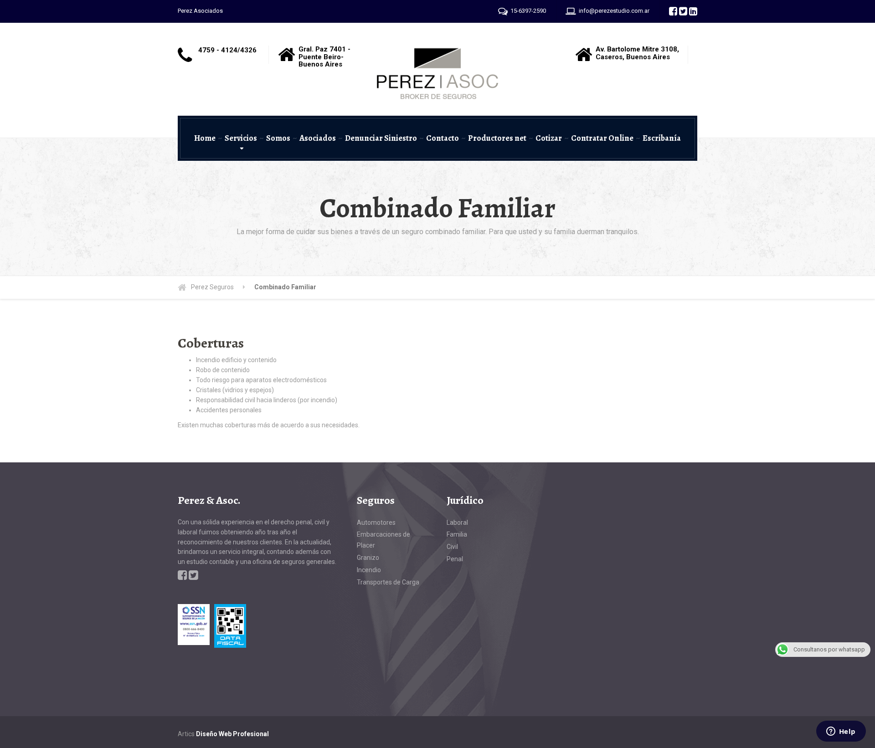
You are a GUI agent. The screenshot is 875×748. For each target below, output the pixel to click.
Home (205, 138)
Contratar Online (602, 138)
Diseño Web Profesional (232, 734)
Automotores (376, 522)
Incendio (369, 570)
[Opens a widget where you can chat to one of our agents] (841, 732)
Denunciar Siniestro (381, 138)
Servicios (241, 138)
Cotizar (548, 138)
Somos (278, 138)
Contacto (442, 138)
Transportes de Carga (388, 582)
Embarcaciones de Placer (383, 540)
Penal (455, 559)
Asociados (317, 138)
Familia (457, 534)
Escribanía (662, 138)
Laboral (457, 522)
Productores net (497, 138)
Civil (452, 546)
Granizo (368, 557)
